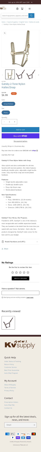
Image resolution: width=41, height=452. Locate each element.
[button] (20, 242)
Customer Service (10, 367)
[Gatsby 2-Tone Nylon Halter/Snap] (8, 322)
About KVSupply (10, 385)
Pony (6, 113)
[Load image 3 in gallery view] (31, 74)
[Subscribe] (34, 425)
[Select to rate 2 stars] (16, 272)
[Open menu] (29, 8)
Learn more (29, 297)
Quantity (4, 117)
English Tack (23, 22)
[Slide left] (2, 75)
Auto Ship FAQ (9, 405)
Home (3, 22)
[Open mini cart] (22, 8)
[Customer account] (17, 8)
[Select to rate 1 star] (12, 272)
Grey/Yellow (8, 104)
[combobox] (17, 15)
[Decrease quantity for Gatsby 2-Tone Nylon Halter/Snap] (4, 121)
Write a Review (20, 278)
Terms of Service (10, 388)
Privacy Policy (9, 391)
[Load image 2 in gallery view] (20, 74)
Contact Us (8, 408)
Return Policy (9, 364)
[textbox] (20, 293)
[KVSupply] (3, 8)
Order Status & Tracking (12, 361)
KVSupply (17, 441)
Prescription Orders (11, 402)
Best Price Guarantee (11, 370)
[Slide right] (38, 75)
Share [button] (6, 249)
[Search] (31, 15)
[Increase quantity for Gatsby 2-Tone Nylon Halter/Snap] (14, 121)
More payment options (20, 141)
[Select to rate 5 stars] (28, 272)
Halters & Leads (34, 22)
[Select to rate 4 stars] (24, 272)
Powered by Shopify (25, 441)
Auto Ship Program (11, 373)
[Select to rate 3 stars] (20, 272)
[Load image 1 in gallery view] (10, 74)
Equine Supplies (12, 22)
